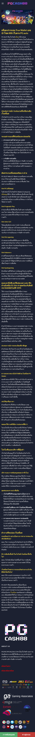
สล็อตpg (4, 194)
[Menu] (2, 3)
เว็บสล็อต (13, 592)
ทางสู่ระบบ (26, 734)
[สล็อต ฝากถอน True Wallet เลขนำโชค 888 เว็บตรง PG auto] (17, 3)
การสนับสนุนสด (9, 734)
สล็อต (17, 37)
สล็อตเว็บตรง (5, 666)
